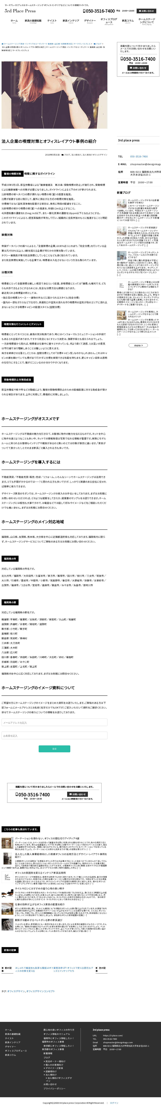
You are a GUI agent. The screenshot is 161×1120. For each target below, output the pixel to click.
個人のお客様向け (54, 1064)
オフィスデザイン (16, 991)
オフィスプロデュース (109, 21)
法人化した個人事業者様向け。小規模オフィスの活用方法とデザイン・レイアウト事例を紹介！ (61, 855)
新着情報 (48, 1053)
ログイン (114, 1102)
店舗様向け (51, 1071)
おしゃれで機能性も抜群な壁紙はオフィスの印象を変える (34, 969)
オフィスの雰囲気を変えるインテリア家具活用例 (40, 872)
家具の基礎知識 (33, 21)
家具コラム (128, 21)
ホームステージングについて (147, 21)
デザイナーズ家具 (54, 1068)
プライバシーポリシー (55, 1088)
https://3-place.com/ (113, 1035)
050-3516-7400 (100, 11)
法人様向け (76, 154)
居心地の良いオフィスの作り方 (59, 1029)
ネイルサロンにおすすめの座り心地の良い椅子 (39, 888)
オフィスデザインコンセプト (40, 991)
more (137, 345)
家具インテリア (71, 21)
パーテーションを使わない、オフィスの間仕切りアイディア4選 (47, 838)
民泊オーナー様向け (55, 1061)
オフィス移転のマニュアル (57, 1034)
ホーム (14, 21)
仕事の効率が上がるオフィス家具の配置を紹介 (40, 904)
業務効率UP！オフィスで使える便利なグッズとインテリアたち (73, 969)
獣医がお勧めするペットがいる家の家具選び (38, 920)
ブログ (67, 154)
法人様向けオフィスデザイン (95, 154)
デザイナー (90, 21)
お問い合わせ (148, 10)
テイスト (52, 21)
